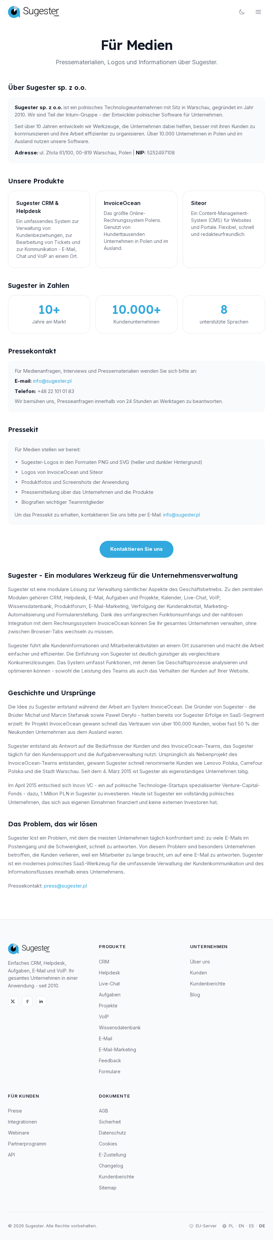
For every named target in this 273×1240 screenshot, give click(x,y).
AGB (103, 1111)
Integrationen (22, 1122)
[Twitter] (13, 1001)
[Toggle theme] (241, 12)
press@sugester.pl (65, 886)
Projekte (108, 1005)
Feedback (110, 1060)
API (11, 1154)
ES (251, 1225)
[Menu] (258, 12)
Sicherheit (110, 1122)
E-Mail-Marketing (117, 1049)
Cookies (108, 1143)
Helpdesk (109, 972)
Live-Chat (109, 983)
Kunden (198, 972)
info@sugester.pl (52, 381)
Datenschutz (112, 1133)
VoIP (104, 1016)
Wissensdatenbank (120, 1027)
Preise (15, 1111)
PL (231, 1225)
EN (241, 1225)
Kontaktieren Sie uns (136, 549)
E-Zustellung (112, 1154)
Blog (195, 994)
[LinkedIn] (41, 1001)
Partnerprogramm (27, 1143)
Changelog (111, 1165)
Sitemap (108, 1187)
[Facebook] (27, 1001)
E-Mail (105, 1038)
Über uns (200, 961)
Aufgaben (110, 994)
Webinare (18, 1133)
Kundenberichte (207, 983)
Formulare (110, 1071)
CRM (104, 961)
